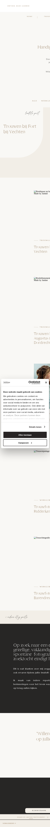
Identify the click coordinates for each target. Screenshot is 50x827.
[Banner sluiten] (46, 382)
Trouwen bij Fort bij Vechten (19, 129)
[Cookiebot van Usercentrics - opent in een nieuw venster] (29, 382)
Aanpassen (23, 443)
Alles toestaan (25, 435)
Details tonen (35, 427)
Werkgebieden (8, 823)
